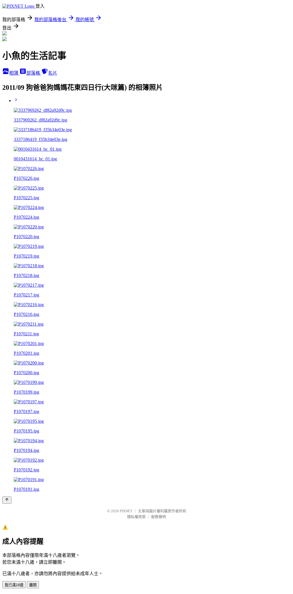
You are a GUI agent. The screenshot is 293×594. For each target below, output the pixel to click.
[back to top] (6, 500)
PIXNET (126, 511)
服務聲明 (158, 517)
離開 (33, 585)
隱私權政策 (136, 517)
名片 (52, 73)
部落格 (33, 73)
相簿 (14, 73)
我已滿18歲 (14, 585)
